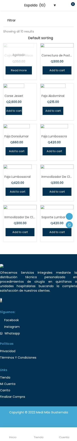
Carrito (5, 390)
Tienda (5, 377)
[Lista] (72, 20)
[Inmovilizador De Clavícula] (57, 177)
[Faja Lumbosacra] (54, 134)
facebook (11, 320)
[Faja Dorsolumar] (16, 134)
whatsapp (12, 333)
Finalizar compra (12, 397)
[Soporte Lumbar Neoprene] (57, 218)
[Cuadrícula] (65, 20)
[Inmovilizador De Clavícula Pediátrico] (20, 217)
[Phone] (69, 216)
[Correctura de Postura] (57, 55)
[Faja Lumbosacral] (17, 175)
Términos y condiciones (18, 357)
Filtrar (11, 20)
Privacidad (7, 351)
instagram (11, 327)
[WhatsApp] (69, 224)
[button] (70, 5)
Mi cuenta (7, 384)
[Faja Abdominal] (52, 93)
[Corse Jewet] (13, 91)
